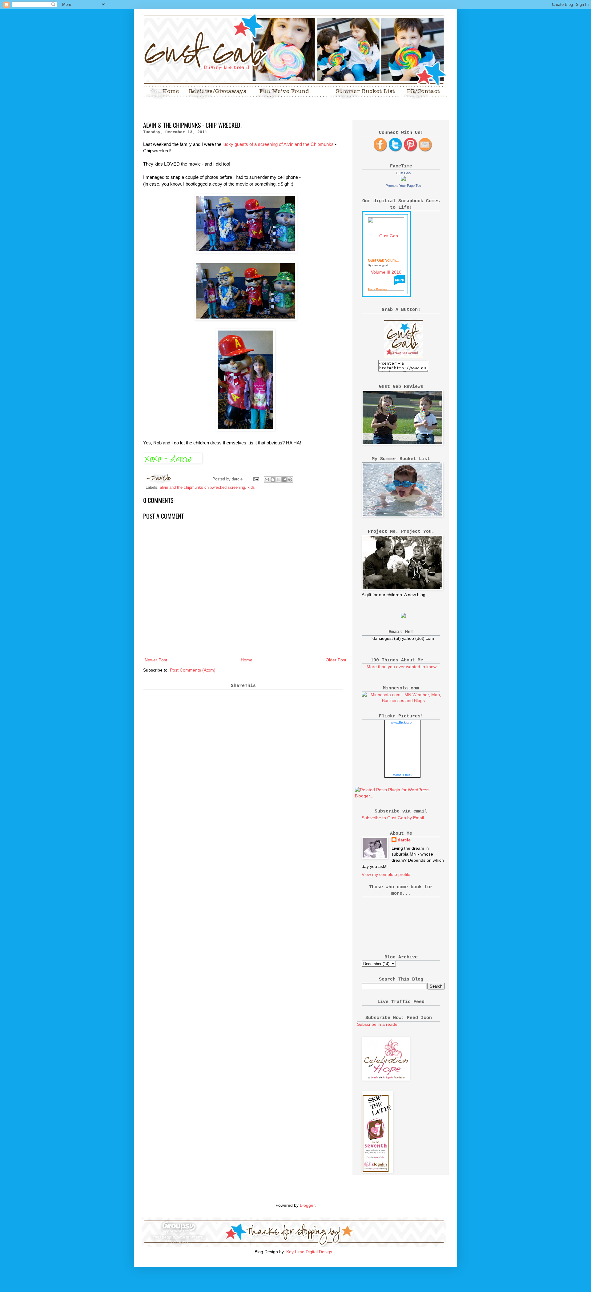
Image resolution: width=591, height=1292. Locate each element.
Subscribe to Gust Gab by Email (393, 817)
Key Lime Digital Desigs (309, 1251)
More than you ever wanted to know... (403, 666)
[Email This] (267, 479)
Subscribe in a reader (378, 1024)
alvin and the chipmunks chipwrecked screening (202, 487)
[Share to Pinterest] (290, 479)
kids (251, 487)
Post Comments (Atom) (192, 670)
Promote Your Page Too (403, 185)
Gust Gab (403, 173)
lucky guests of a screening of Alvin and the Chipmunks (278, 144)
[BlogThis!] (273, 479)
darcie (404, 839)
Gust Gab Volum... (383, 260)
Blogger (307, 1205)
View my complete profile (386, 874)
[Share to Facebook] (284, 479)
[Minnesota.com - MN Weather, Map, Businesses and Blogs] (403, 700)
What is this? (402, 775)
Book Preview (377, 289)
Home (246, 659)
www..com (402, 722)
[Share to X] (278, 479)
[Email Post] (255, 479)
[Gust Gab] (403, 179)
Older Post (336, 659)
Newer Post (156, 659)
